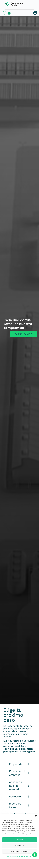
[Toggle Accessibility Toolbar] (34, 854)
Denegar (19, 845)
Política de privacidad (25, 856)
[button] (36, 817)
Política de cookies (12, 856)
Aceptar (20, 840)
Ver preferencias (19, 851)
